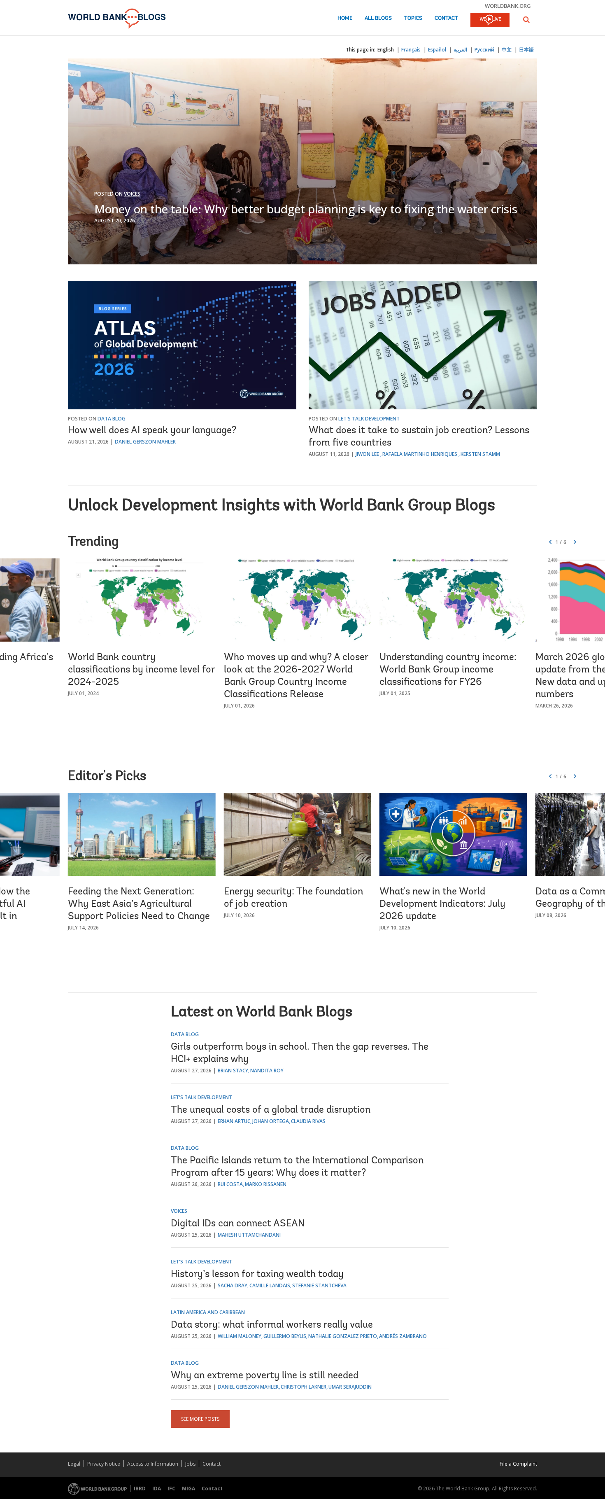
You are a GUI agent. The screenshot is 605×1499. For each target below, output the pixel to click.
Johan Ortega (270, 1121)
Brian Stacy (233, 1070)
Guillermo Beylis (284, 1336)
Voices (132, 193)
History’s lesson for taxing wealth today (257, 1275)
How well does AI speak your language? (152, 431)
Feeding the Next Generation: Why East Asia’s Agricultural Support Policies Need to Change (139, 904)
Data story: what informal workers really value (272, 1325)
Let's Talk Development (369, 418)
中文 (507, 49)
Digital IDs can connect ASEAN (238, 1224)
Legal (74, 1463)
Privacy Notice (103, 1463)
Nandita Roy (267, 1070)
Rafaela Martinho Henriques (419, 454)
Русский (484, 49)
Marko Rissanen (265, 1184)
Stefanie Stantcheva (319, 1285)
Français (411, 49)
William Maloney (239, 1336)
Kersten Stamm (480, 454)
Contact (446, 18)
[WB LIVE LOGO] (490, 20)
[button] (526, 19)
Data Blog (112, 418)
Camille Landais (269, 1285)
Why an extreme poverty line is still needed (264, 1376)
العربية (460, 49)
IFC (171, 1488)
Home (344, 18)
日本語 (526, 49)
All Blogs (378, 18)
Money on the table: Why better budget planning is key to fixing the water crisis (305, 209)
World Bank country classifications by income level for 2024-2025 (141, 670)
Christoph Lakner (303, 1386)
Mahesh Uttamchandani (249, 1234)
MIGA (188, 1488)
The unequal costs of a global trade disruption (270, 1110)
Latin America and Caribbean (208, 1312)
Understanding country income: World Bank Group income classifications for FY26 (448, 670)
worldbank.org (508, 5)
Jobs (190, 1463)
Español (437, 49)
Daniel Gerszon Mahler (145, 441)
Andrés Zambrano (403, 1336)
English (385, 49)
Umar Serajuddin (350, 1386)
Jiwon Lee (367, 454)
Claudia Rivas (308, 1121)
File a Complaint (518, 1463)
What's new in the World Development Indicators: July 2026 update (442, 904)
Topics (413, 18)
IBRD (140, 1488)
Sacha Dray (232, 1285)
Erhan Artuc (234, 1121)
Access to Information (152, 1463)
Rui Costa (230, 1184)
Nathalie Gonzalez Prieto (342, 1336)
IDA (156, 1488)
